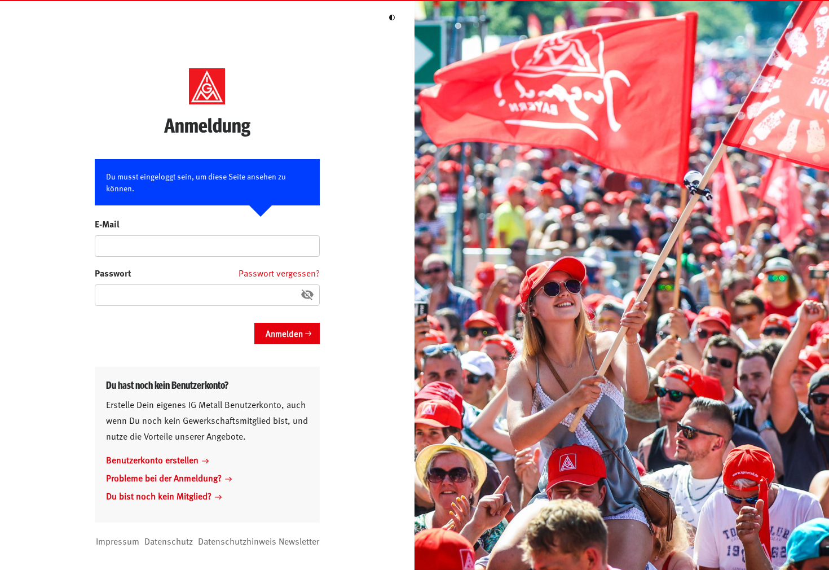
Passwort (113, 272)
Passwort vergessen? (279, 272)
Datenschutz (168, 540)
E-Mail (107, 223)
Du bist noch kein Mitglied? (158, 495)
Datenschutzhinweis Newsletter (258, 540)
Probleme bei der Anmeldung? (164, 477)
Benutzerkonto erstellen (152, 459)
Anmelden (284, 333)
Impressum (117, 540)
